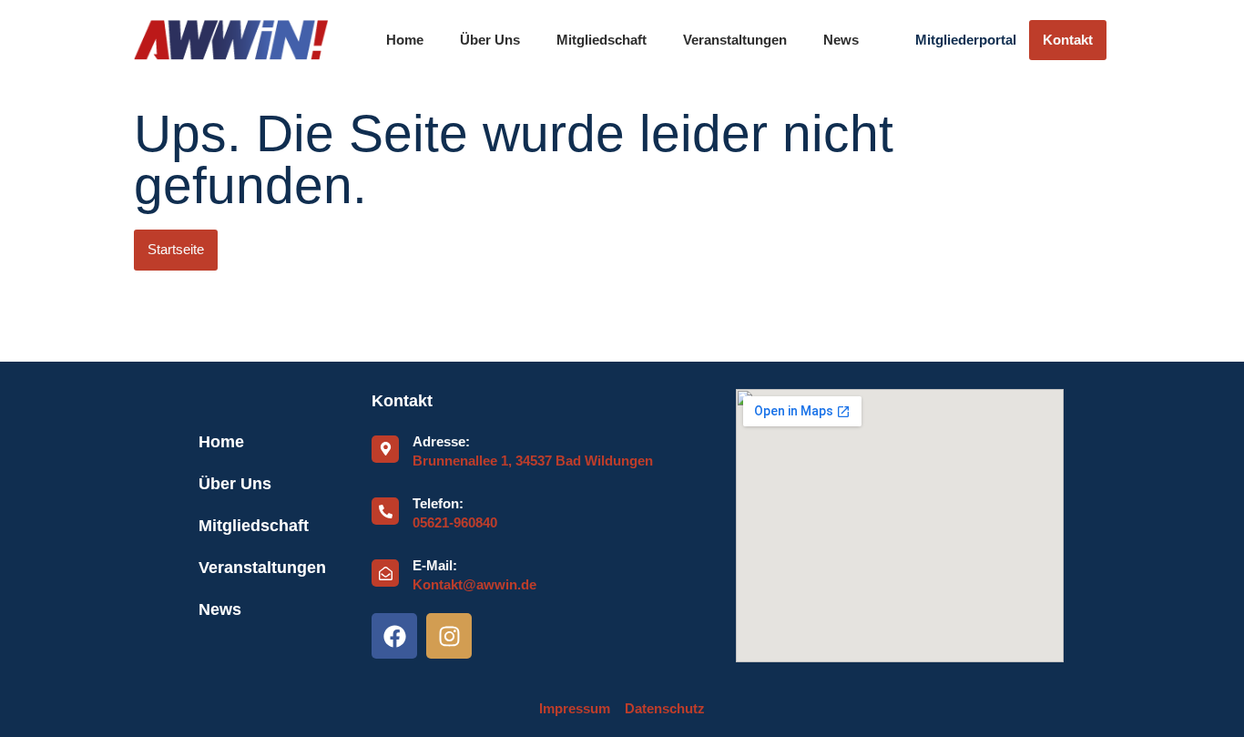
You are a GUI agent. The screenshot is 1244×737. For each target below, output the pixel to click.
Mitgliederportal (965, 40)
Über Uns (490, 40)
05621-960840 (455, 523)
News (841, 40)
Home (404, 40)
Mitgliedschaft (601, 40)
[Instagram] (449, 636)
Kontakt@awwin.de (474, 585)
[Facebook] (394, 636)
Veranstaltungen (735, 40)
